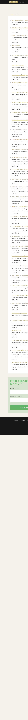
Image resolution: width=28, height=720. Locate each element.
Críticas (23, 420)
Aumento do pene (16, 45)
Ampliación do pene (16, 330)
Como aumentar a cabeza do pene (20, 75)
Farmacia (16, 420)
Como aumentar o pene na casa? (19, 313)
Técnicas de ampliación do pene (19, 362)
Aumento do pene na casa (18, 65)
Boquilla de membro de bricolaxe (19, 157)
